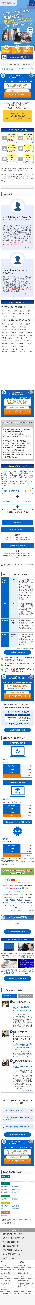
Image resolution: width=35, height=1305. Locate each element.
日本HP (17, 892)
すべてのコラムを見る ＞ (17, 978)
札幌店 (3, 1179)
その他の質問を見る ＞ (17, 1134)
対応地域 (3, 1265)
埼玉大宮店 (15, 1192)
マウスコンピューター (11, 894)
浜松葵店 (15, 1199)
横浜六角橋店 (5, 1192)
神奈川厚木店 (16, 1189)
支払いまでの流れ (23, 1273)
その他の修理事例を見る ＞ (17, 931)
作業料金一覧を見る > (17, 652)
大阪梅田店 (15, 1206)
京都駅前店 (15, 1209)
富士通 (13, 900)
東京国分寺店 (16, 1186)
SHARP (29, 894)
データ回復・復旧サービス (11, 1242)
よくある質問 (5, 1276)
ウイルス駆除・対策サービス (12, 1254)
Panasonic (8, 897)
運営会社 (21, 1276)
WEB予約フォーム (19, 95)
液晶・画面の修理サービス (11, 1246)
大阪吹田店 (4, 1206)
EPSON (28, 897)
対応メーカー (22, 1265)
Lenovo (25, 892)
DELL (10, 892)
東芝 (7, 900)
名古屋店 (3, 1199)
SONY (22, 894)
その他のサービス (8, 1258)
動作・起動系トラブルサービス (12, 1234)
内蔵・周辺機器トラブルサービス (13, 1250)
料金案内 (21, 1262)
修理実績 (21, 1269)
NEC (21, 897)
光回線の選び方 (5, 1284)
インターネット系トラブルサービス (14, 1238)
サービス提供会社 (6, 1280)
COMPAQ (15, 902)
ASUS (20, 900)
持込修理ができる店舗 (7, 1269)
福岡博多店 (4, 1216)
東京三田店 (4, 1186)
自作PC (23, 902)
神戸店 (3, 1209)
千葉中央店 (4, 1189)
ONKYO (6, 902)
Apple (30, 902)
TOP (2, 1262)
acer (16, 897)
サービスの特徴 (5, 1273)
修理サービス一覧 (17, 1230)
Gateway (27, 900)
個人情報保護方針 (23, 1280)
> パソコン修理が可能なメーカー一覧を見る (20, 911)
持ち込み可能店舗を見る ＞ (17, 730)
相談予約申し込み (6, 1289)
